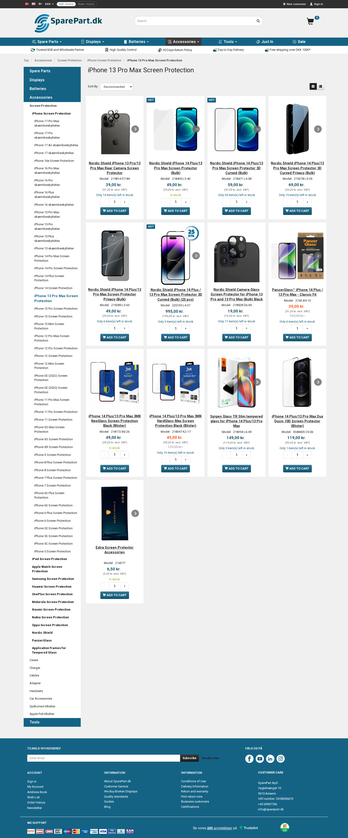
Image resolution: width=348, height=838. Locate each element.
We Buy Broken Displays (120, 791)
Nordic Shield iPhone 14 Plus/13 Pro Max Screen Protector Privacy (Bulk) (114, 294)
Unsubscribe (210, 758)
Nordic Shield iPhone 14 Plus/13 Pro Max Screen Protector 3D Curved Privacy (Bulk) (297, 168)
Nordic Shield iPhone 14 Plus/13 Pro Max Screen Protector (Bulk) (175, 168)
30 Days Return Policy (177, 50)
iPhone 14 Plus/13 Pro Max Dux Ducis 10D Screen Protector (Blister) (297, 421)
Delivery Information (194, 786)
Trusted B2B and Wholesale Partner (60, 49)
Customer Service (116, 786)
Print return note (191, 796)
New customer (296, 4)
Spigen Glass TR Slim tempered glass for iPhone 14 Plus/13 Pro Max (236, 421)
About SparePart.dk (117, 781)
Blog (107, 806)
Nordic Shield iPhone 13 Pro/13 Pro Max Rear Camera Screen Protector (114, 168)
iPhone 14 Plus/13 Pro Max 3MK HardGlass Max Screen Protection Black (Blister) (175, 421)
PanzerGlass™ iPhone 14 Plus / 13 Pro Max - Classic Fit (297, 292)
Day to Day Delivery (230, 49)
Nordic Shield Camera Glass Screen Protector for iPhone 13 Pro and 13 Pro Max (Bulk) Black (236, 294)
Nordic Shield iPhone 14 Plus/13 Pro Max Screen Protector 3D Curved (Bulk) (236, 168)
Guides (109, 801)
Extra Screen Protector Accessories (115, 550)
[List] (320, 86)
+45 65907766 (267, 804)
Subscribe (189, 758)
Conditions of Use (193, 781)
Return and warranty (194, 791)
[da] (27, 3)
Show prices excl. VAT (76, 4)
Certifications (190, 806)
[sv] (40, 3)
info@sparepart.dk (271, 809)
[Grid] (313, 86)
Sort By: (93, 86)
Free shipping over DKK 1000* (289, 49)
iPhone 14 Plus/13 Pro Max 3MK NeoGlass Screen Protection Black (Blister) (115, 421)
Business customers (195, 801)
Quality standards (116, 796)
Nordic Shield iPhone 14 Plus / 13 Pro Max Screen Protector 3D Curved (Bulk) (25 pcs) (175, 294)
